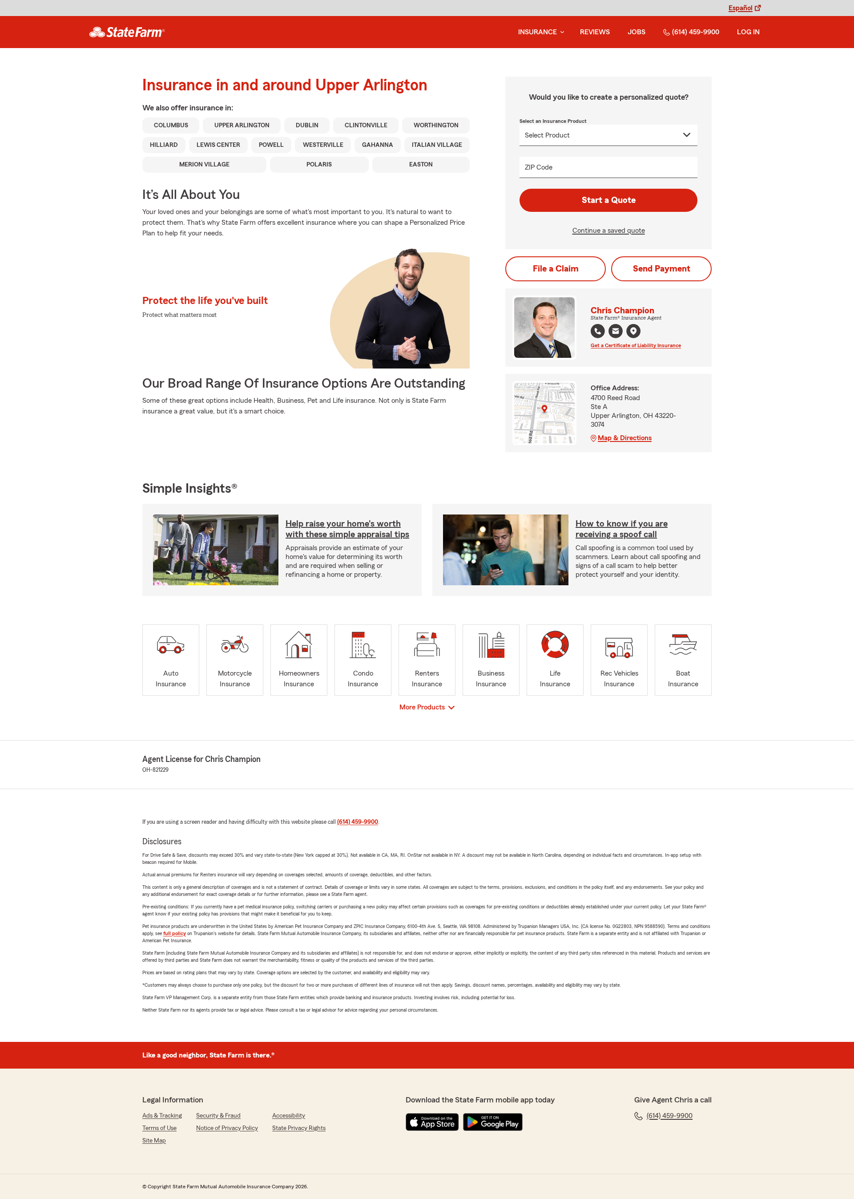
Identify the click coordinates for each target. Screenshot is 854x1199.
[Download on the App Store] (432, 1122)
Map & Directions (625, 438)
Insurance (537, 32)
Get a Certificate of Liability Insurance (636, 345)
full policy (174, 933)
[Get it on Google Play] (493, 1122)
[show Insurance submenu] (560, 32)
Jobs (636, 32)
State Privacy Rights (299, 1128)
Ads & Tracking (162, 1116)
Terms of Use (159, 1128)
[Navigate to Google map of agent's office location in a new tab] (633, 331)
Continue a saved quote (608, 230)
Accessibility (288, 1116)
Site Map (154, 1141)
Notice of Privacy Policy (227, 1128)
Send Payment (661, 268)
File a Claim (556, 268)
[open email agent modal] (615, 332)
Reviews (595, 32)
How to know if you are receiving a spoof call (622, 529)
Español (741, 8)
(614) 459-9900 (695, 32)
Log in (748, 32)
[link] (127, 32)
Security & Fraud (218, 1116)
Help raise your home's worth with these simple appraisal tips (347, 529)
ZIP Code (538, 167)
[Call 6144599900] (598, 331)
